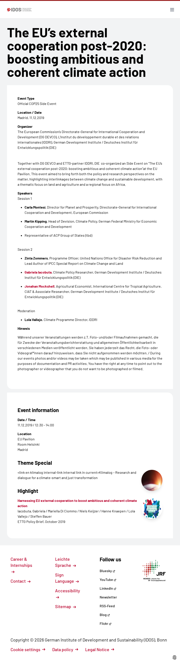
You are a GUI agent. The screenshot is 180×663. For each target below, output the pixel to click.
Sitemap (63, 606)
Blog (103, 615)
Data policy (62, 649)
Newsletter (108, 597)
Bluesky (106, 571)
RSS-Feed (107, 606)
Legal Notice (97, 649)
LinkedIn (107, 588)
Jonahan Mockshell (39, 286)
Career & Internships (21, 562)
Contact (19, 581)
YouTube (107, 579)
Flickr (104, 623)
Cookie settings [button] (25, 649)
